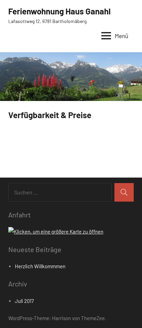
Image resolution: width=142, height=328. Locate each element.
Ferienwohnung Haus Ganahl (59, 11)
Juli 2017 (24, 301)
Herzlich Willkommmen (40, 266)
